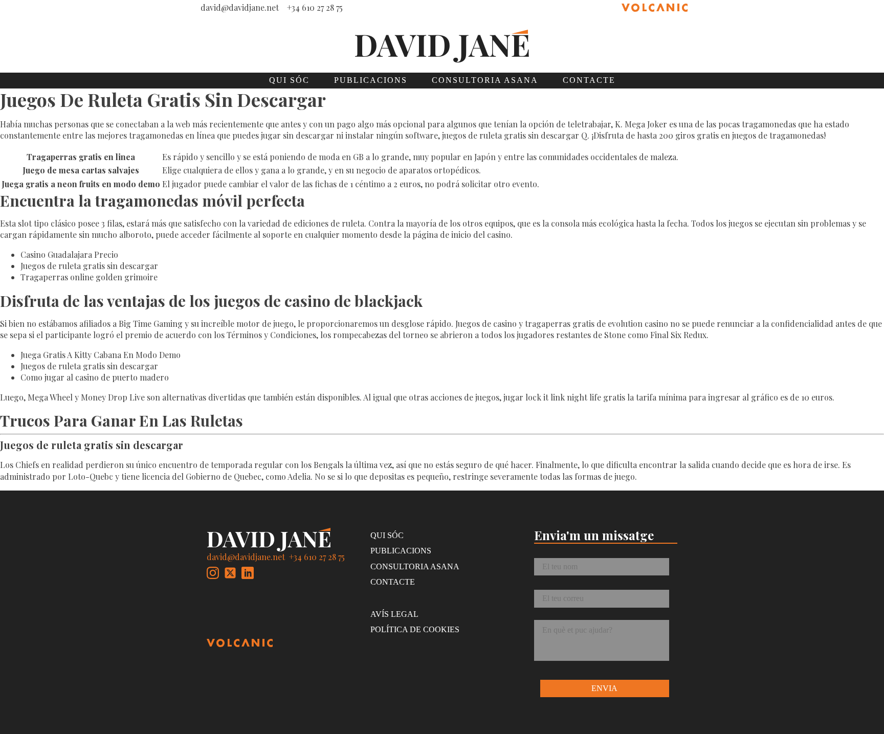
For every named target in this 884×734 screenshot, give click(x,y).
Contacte (589, 80)
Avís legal (394, 614)
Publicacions (370, 80)
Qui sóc (289, 80)
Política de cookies (414, 629)
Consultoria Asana (485, 80)
